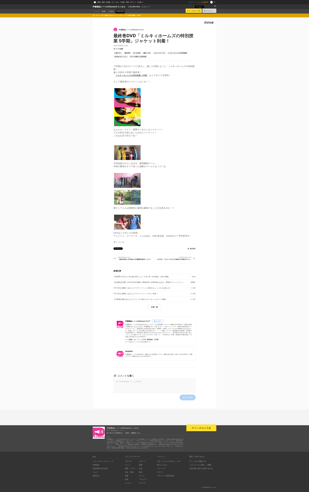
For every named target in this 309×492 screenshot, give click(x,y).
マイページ (161, 468)
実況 (127, 2)
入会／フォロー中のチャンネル (169, 461)
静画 (103, 2)
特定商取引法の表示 (100, 468)
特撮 (126, 476)
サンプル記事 (141, 339)
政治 (140, 472)
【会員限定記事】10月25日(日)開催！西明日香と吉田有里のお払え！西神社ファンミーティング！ (149, 282)
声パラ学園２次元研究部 (138, 56)
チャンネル (115, 2)
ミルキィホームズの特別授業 (177, 53)
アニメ (127, 465)
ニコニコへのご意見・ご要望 (200, 465)
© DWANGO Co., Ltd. (209, 487)
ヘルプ (95, 472)
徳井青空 (127, 53)
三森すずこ (118, 53)
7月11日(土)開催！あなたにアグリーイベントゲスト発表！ (135, 293)
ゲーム (141, 476)
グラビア (142, 483)
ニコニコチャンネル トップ (103, 461)
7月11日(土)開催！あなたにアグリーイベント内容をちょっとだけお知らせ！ (142, 288)
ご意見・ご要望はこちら (132, 433)
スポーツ (142, 461)
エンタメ (144, 7)
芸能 (140, 465)
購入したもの (162, 465)
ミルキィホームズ (159, 53)
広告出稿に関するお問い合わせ (201, 468)
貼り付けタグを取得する (115, 433)
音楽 (126, 479)
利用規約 (96, 465)
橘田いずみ (147, 53)
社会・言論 (129, 472)
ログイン (192, 2)
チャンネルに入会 (193, 11)
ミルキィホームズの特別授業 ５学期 (131, 75)
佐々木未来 (136, 53)
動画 (99, 2)
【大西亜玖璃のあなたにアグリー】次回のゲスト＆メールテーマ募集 (139, 299)
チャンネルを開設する (197, 461)
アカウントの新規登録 (165, 476)
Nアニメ (133, 2)
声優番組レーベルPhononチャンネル (109, 7)
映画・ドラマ (130, 468)
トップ (96, 11)
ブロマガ (120, 11)
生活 (140, 468)
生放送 (108, 2)
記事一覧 (154, 307)
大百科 (122, 2)
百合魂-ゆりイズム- (120, 56)
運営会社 (96, 476)
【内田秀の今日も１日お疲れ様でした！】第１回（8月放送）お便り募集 (141, 276)
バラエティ (143, 479)
